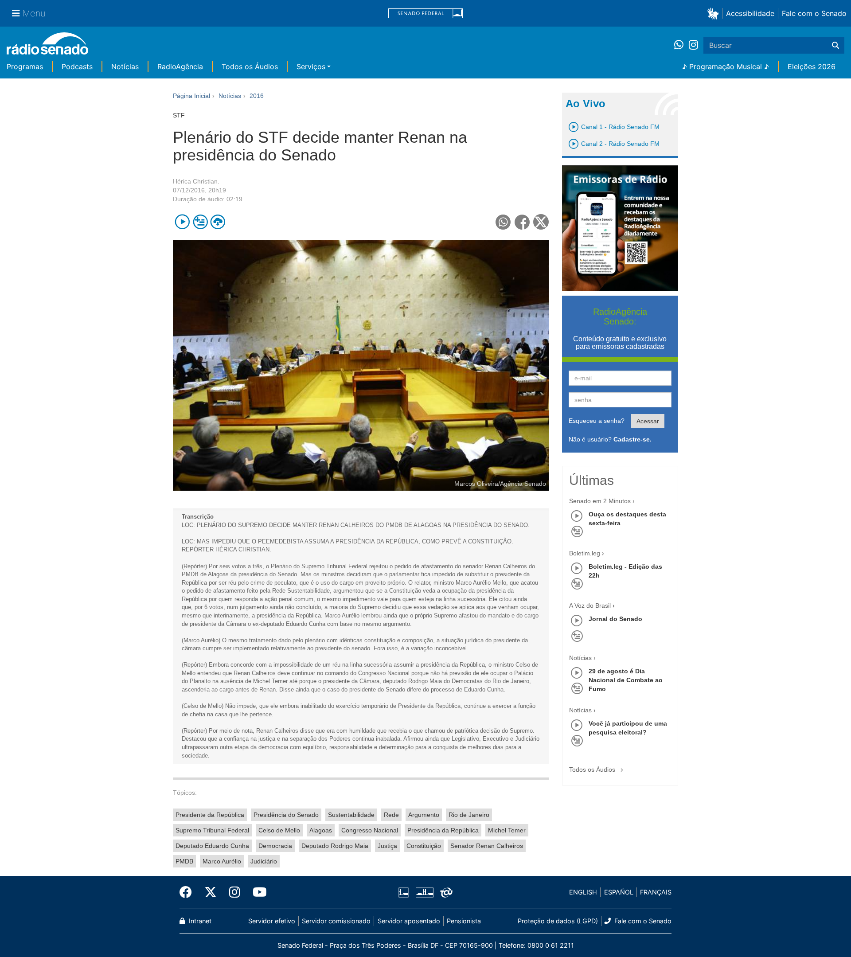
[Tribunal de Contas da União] (445, 892)
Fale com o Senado (814, 13)
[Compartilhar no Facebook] (522, 222)
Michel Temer (507, 830)
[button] (714, 13)
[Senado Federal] (425, 13)
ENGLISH (583, 892)
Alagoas (320, 830)
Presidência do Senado (286, 814)
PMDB (184, 861)
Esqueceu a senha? (597, 420)
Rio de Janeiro (469, 814)
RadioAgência (180, 66)
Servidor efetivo (271, 921)
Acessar (647, 421)
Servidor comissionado (336, 921)
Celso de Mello (279, 830)
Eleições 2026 (811, 66)
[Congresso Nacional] (424, 892)
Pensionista (464, 921)
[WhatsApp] (681, 45)
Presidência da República (443, 830)
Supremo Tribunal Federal (212, 830)
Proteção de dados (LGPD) (558, 921)
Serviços (311, 66)
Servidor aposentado (409, 921)
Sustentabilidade (351, 814)
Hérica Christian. (196, 181)
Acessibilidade (750, 13)
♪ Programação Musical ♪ (725, 66)
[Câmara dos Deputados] (405, 892)
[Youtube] (256, 892)
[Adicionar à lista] (200, 222)
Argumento (423, 814)
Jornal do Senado (615, 618)
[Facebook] (189, 892)
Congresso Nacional (369, 830)
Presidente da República (210, 814)
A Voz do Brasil (590, 605)
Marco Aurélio (222, 861)
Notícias (125, 66)
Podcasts (77, 66)
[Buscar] (835, 45)
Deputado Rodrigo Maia (334, 845)
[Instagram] (693, 45)
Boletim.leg (584, 553)
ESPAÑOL (618, 892)
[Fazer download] (218, 222)
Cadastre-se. (632, 439)
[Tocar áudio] (182, 222)
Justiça (387, 845)
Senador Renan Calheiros (486, 845)
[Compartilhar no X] (541, 222)
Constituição (423, 845)
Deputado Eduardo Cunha (212, 845)
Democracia (275, 845)
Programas (25, 66)
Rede (391, 814)
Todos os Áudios (250, 66)
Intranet (199, 921)
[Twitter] (210, 892)
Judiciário (263, 861)
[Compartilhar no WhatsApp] (503, 222)
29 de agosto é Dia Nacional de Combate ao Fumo (626, 680)
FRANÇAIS (655, 892)
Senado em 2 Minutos (600, 500)
